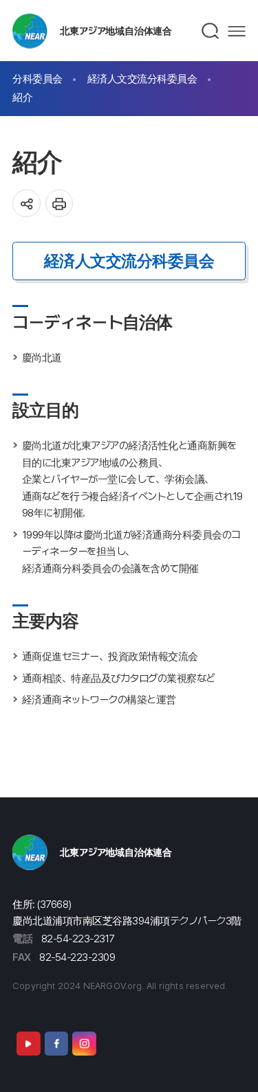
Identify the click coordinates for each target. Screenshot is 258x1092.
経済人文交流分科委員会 (142, 78)
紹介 (22, 97)
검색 (211, 31)
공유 (26, 204)
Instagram (84, 1043)
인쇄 (59, 204)
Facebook (56, 1043)
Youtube (28, 1043)
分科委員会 (37, 78)
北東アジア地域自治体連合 (116, 30)
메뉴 (237, 31)
